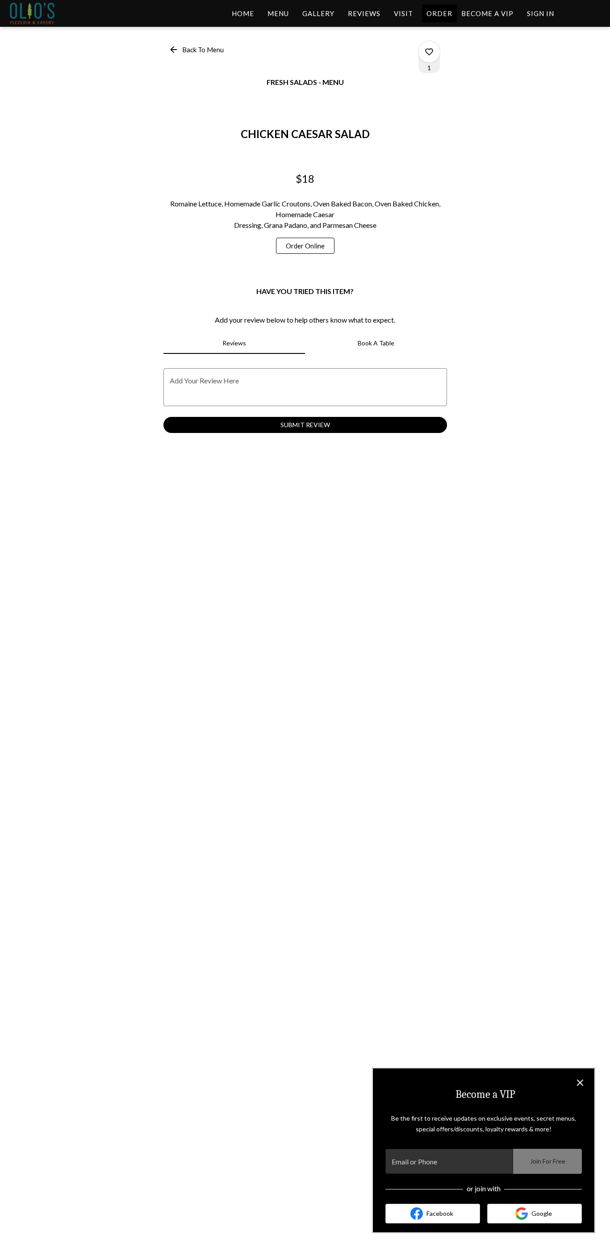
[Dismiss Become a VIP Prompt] (580, 1082)
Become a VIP (487, 13)
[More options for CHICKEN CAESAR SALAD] (429, 52)
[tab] (234, 343)
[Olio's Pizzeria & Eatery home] (47, 13)
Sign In (540, 13)
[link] (305, 246)
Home (243, 13)
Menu (278, 13)
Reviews (364, 13)
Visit (403, 13)
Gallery (318, 13)
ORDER (439, 13)
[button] (197, 49)
